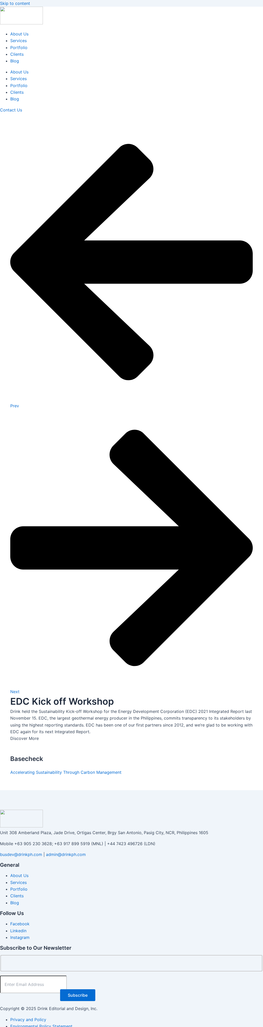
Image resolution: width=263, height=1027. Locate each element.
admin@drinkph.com (66, 854)
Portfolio (18, 47)
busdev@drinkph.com (21, 854)
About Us (19, 33)
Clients (17, 54)
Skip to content (15, 3)
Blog (14, 60)
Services (18, 40)
